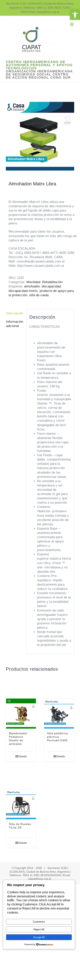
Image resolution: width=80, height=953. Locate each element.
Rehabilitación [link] (52, 282)
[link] (75, 15)
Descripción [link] (14, 313)
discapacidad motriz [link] (23, 291)
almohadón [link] (32, 286)
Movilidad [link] (33, 282)
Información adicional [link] (14, 324)
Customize (39, 921)
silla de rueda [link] (39, 295)
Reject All (39, 929)
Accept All (39, 937)
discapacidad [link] (51, 286)
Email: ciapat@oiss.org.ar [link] (43, 11)
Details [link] (22, 756)
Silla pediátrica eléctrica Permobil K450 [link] (57, 737)
